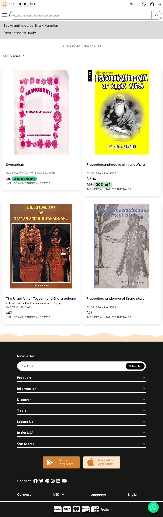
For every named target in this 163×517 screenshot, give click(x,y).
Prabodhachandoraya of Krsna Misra (116, 298)
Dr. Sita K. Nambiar (103, 173)
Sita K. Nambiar (44, 173)
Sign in (134, 4)
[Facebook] (35, 481)
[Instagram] (53, 481)
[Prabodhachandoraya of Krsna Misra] (122, 287)
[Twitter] (41, 481)
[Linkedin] (58, 481)
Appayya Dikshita (21, 173)
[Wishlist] (144, 4)
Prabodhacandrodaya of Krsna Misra (116, 165)
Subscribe (135, 366)
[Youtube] (64, 481)
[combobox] (80, 15)
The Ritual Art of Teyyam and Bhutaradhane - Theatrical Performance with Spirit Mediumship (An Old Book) (41, 303)
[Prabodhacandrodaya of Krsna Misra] (122, 153)
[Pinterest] (47, 481)
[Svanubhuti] (41, 153)
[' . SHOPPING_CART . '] (152, 4)
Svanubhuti (15, 165)
